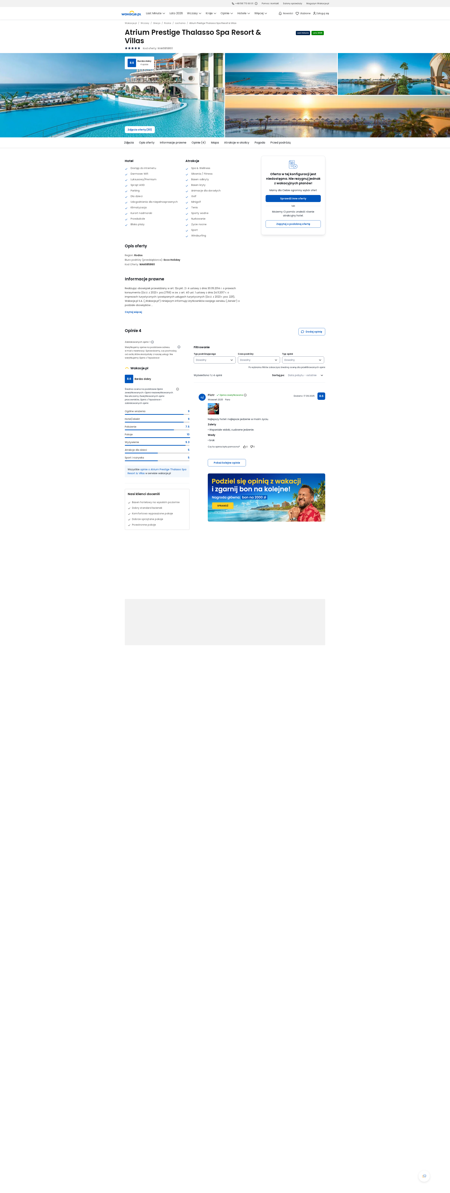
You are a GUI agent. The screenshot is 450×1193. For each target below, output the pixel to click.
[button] (293, 198)
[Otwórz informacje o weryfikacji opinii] (179, 347)
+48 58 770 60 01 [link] (244, 3)
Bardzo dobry (144, 61)
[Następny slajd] (327, 142)
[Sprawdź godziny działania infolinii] (256, 3)
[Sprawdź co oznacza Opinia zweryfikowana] (245, 395)
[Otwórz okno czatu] (424, 1176)
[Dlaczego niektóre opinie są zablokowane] (152, 342)
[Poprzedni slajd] (122, 142)
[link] (131, 13)
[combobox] (212, 360)
